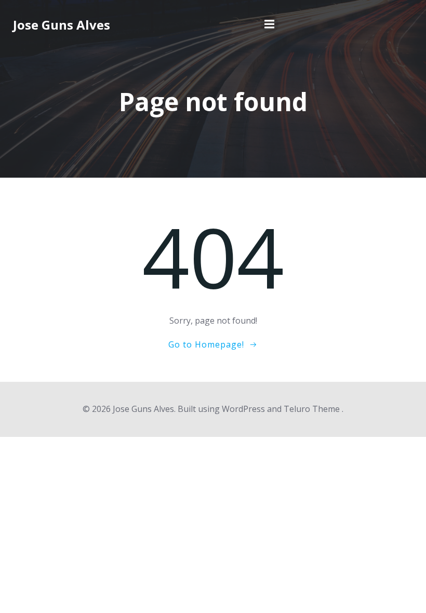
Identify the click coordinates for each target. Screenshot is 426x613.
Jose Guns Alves (61, 24)
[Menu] (269, 24)
